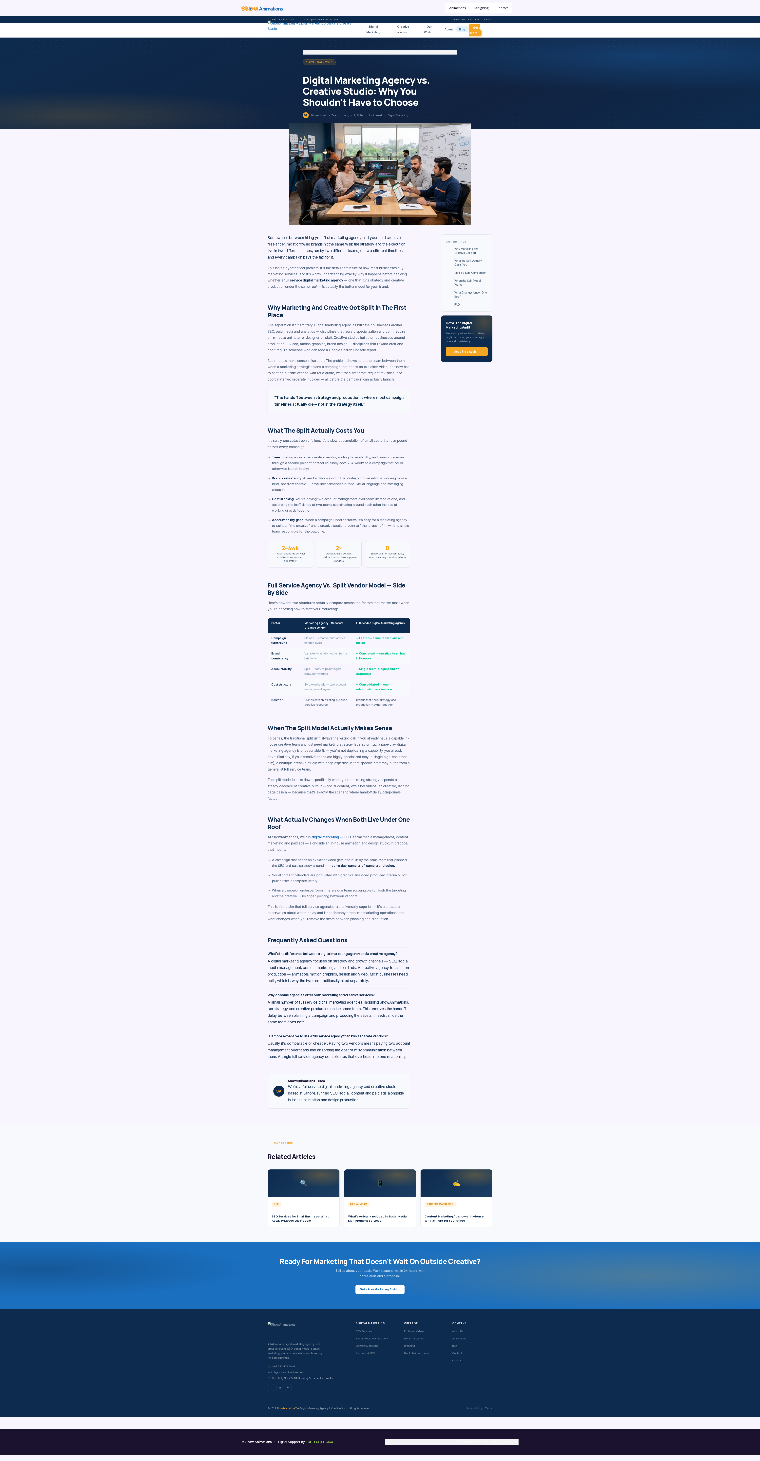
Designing (493, 1442)
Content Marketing (367, 1345)
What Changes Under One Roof (470, 294)
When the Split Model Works (467, 282)
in (288, 1387)
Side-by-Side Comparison (470, 272)
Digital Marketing (373, 29)
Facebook (459, 19)
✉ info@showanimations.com (321, 19)
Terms (488, 1408)
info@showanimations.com (286, 1372)
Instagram (474, 19)
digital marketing (325, 837)
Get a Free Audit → (466, 351)
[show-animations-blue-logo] (262, 8)
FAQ (457, 304)
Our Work (428, 29)
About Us (457, 1331)
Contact (457, 1353)
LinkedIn (487, 19)
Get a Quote (474, 30)
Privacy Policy (474, 1408)
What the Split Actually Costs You (468, 262)
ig (279, 1387)
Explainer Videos (414, 1331)
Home (306, 52)
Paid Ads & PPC (365, 1353)
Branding (409, 1345)
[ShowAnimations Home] (312, 30)
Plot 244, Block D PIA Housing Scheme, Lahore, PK (300, 1378)
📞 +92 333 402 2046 (281, 19)
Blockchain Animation (417, 1353)
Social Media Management (372, 1338)
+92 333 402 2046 (281, 1366)
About (449, 29)
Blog (462, 29)
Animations (471, 1442)
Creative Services (401, 29)
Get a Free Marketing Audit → (380, 1289)
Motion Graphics (414, 1338)
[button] (516, 8)
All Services (459, 1338)
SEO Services (364, 1331)
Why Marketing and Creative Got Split (466, 250)
